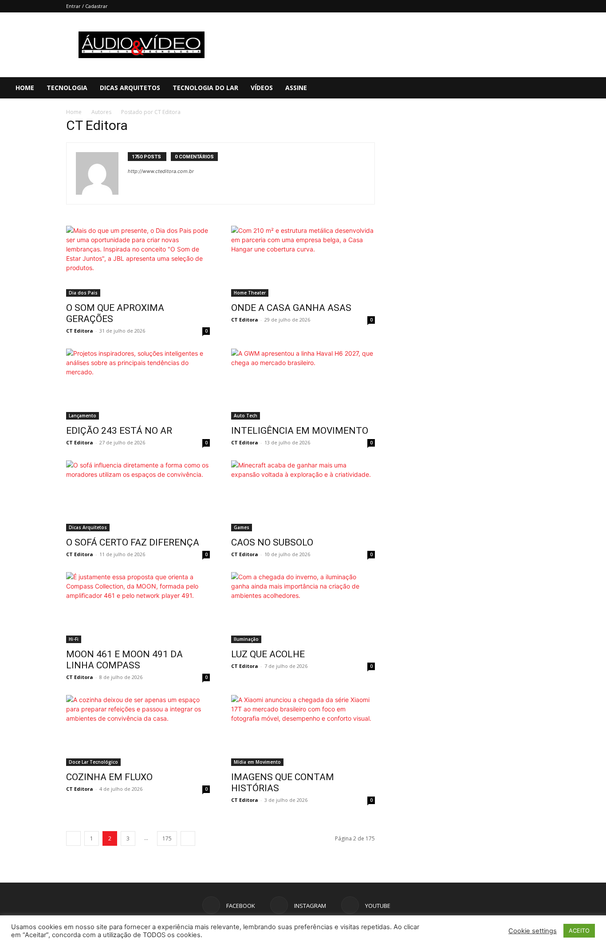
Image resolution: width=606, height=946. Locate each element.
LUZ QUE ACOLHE (268, 654)
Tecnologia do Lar (205, 87)
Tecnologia (67, 87)
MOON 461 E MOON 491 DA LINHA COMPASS (124, 660)
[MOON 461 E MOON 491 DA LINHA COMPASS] (138, 607)
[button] (595, 88)
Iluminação (246, 639)
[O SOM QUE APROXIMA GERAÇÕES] (138, 261)
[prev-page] (73, 838)
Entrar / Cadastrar (87, 6)
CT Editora (79, 330)
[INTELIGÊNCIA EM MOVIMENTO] (303, 384)
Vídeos (262, 87)
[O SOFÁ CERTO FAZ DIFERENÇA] (138, 495)
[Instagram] (556, 87)
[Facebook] (540, 87)
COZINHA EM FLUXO (109, 777)
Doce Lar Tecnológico (93, 762)
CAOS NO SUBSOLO (272, 542)
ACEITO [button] (579, 930)
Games (241, 527)
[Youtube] (571, 87)
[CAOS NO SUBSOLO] (303, 495)
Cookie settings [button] (532, 931)
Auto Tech (245, 415)
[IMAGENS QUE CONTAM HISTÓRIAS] (303, 730)
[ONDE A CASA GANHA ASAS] (303, 261)
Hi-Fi (74, 639)
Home (25, 87)
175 (167, 838)
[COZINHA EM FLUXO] (138, 730)
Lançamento (82, 415)
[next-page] (188, 838)
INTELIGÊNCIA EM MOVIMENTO (299, 430)
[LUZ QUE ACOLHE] (303, 607)
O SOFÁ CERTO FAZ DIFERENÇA (132, 542)
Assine (296, 87)
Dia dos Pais (83, 293)
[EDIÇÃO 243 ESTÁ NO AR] (138, 384)
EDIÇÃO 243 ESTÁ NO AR (119, 430)
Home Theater (250, 293)
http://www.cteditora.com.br (161, 171)
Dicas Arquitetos (130, 87)
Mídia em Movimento (257, 762)
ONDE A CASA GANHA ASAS (291, 307)
